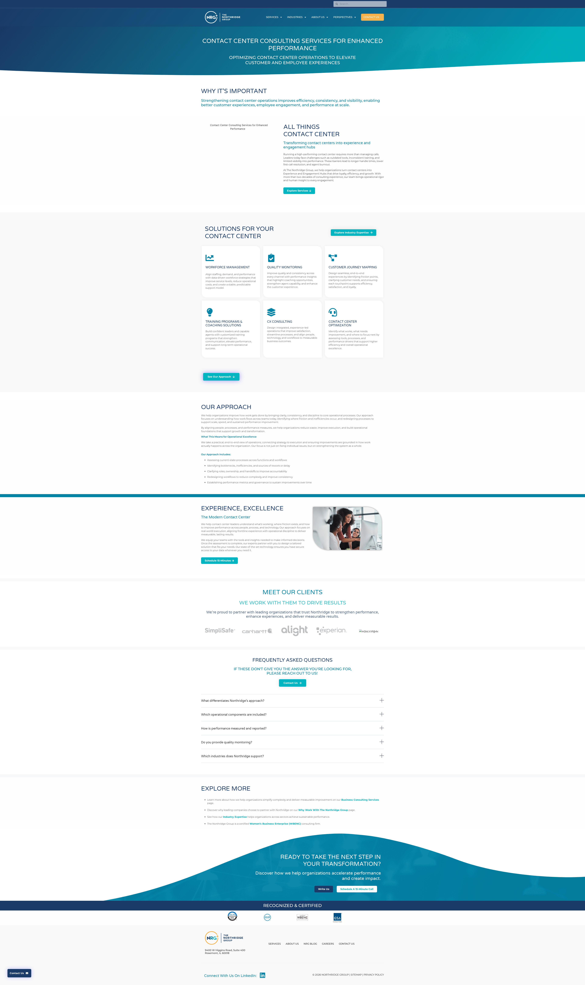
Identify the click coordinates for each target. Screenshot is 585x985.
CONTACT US (371, 17)
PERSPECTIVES (342, 17)
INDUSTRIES (295, 17)
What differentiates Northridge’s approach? (232, 701)
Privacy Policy (374, 974)
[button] (292, 702)
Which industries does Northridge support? (232, 756)
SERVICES (272, 17)
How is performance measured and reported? (233, 728)
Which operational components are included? (233, 715)
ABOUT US (317, 17)
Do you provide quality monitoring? (226, 742)
